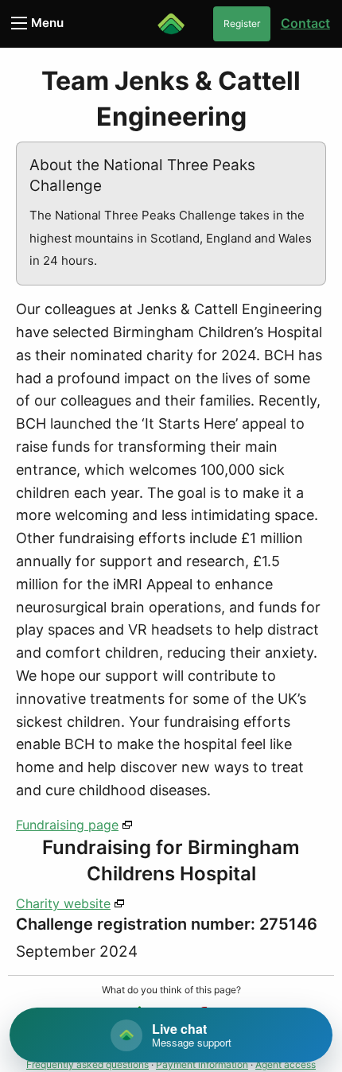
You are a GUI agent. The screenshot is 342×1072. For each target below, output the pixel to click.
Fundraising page (67, 825)
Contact (305, 23)
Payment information (202, 1064)
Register (241, 23)
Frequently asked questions (87, 1064)
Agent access (285, 1064)
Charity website (63, 903)
